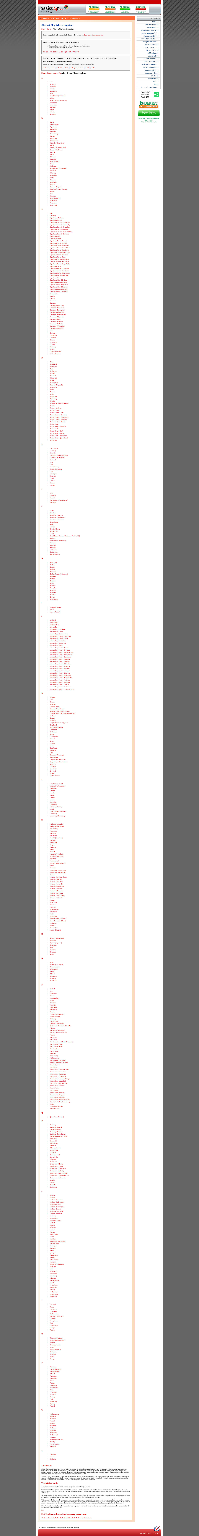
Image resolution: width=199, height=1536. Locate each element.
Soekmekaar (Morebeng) (57, 1241)
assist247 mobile (150, 62)
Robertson (53, 1159)
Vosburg (52, 1397)
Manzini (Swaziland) (56, 838)
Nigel (51, 947)
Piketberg (53, 1019)
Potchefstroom (54, 1058)
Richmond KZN (55, 1155)
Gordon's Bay (54, 531)
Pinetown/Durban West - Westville (60, 1026)
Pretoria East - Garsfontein (58, 1074)
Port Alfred (53, 1037)
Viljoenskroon (54, 1387)
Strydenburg (54, 1285)
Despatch (52, 392)
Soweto (52, 1250)
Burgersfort (53, 203)
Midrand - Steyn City (56, 893)
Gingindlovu (54, 522)
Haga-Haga (53, 562)
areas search (151, 27)
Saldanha (52, 1195)
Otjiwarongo (54, 976)
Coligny (52, 349)
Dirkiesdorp (53, 399)
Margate (52, 845)
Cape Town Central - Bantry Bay (60, 222)
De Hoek (52, 373)
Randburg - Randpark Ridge (58, 1136)
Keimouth (53, 704)
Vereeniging (53, 1378)
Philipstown (53, 1009)
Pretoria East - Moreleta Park (59, 1083)
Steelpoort (53, 1266)
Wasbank (52, 1421)
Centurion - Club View (57, 305)
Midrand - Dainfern (56, 888)
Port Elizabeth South (56, 1046)
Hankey (52, 565)
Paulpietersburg (54, 998)
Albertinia (53, 86)
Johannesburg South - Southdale (60, 680)
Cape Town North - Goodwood (59, 250)
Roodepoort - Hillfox (56, 1166)
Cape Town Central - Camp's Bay (60, 225)
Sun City (52, 1289)
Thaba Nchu (53, 1309)
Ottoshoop (53, 978)
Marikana (53, 847)
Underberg (53, 1352)
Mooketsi (53, 907)
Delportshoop (54, 382)
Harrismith (53, 571)
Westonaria (53, 1425)
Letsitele (52, 797)
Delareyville (53, 378)
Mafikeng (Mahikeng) (57, 826)
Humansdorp (54, 599)
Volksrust (53, 1394)
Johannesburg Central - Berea (59, 634)
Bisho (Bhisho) (54, 161)
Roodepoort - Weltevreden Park (59, 1175)
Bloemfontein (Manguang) (58, 168)
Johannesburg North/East (57, 641)
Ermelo (52, 478)
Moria (51, 914)
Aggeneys (53, 84)
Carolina (52, 296)
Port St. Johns (54, 1051)
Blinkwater (53, 166)
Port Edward (54, 1039)
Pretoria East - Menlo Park (58, 1081)
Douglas (52, 401)
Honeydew (53, 588)
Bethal (52, 154)
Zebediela (53, 1454)
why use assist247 (149, 36)
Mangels (74, 68)
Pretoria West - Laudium (57, 1097)
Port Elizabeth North (56, 1044)
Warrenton (53, 1418)
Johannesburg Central (56, 631)
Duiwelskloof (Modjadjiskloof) (59, 403)
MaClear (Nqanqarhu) (56, 824)
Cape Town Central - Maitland (59, 229)
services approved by (148, 30)
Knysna (52, 734)
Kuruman (53, 766)
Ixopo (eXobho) (55, 612)
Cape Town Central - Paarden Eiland (61, 231)
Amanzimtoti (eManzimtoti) (58, 100)
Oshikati (52, 974)
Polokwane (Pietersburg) (57, 1030)
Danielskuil (53, 364)
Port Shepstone (54, 1049)
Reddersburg (54, 1143)
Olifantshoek (54, 969)
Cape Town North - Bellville (58, 243)
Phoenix (52, 1012)
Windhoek (53, 1430)
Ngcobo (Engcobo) (56, 943)
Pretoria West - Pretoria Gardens (60, 1099)
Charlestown (53, 333)
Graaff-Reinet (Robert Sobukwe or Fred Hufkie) (65, 536)
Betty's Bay (53, 159)
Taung (52, 1307)
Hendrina (53, 581)
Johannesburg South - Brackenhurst (61, 654)
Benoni (52, 145)
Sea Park (52, 1223)
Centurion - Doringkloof (57, 310)
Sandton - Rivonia (55, 1209)
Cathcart (52, 298)
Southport (53, 1248)
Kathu (51, 699)
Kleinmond (53, 729)
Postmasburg (54, 1055)
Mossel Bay (53, 916)
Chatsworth (53, 335)
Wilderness (53, 1428)
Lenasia (52, 795)
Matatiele (52, 852)
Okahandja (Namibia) (56, 964)
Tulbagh (52, 1327)
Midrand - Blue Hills (56, 881)
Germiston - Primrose (56, 515)
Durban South (54, 429)
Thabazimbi (53, 1311)
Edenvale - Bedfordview (57, 457)
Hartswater (53, 576)
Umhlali (52, 1342)
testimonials (152, 56)
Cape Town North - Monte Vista (60, 252)
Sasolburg (53, 1216)
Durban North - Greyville (58, 426)
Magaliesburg (54, 828)
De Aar (52, 369)
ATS (88, 68)
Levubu (52, 800)
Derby (52, 389)
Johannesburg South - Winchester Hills (62, 689)
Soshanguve (53, 1246)
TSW (66, 68)
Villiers (52, 1390)
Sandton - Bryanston (56, 1200)
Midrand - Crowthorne (57, 886)
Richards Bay (54, 1150)
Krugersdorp (54, 757)
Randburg (53, 1125)
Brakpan (52, 184)
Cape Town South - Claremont (59, 268)
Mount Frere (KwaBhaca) (58, 921)
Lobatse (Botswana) (56, 807)
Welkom (52, 1423)
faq (155, 84)
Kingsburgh (53, 725)
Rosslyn (52, 1182)
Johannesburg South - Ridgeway (60, 673)
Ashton (52, 109)
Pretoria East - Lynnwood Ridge (60, 1079)
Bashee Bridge (54, 134)
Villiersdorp (53, 1392)
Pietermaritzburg (55, 1016)
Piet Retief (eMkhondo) (57, 1014)
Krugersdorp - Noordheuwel (59, 762)
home (154, 22)
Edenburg (53, 450)
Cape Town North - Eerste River (60, 248)
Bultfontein (53, 200)
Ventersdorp (53, 1376)
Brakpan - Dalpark (55, 187)
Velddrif (52, 1374)
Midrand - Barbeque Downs (58, 877)
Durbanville (53, 440)
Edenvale (53, 453)
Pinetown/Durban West (57, 1023)
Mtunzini (52, 925)
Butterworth (53, 205)
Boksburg (53, 173)
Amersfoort (53, 102)
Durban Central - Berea (57, 412)
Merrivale (53, 868)
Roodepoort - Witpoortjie (58, 1178)
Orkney (52, 971)
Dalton (52, 362)
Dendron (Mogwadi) (56, 385)
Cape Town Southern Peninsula (59, 275)
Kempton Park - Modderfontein (60, 711)
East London (54, 448)
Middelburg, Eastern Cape (58, 870)
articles (153, 76)
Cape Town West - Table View (59, 291)
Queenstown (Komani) (57, 1117)
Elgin (51, 462)
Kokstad (52, 739)
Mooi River (53, 902)
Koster (52, 746)
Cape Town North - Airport (58, 241)
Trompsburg (54, 1321)
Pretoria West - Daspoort (57, 1095)
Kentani (52, 718)
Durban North (54, 424)
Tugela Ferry (54, 1325)
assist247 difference (149, 64)
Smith (60, 68)
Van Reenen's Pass (55, 1369)
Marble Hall (53, 842)
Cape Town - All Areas (57, 218)
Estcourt (52, 483)
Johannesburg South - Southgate (60, 682)
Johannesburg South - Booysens (60, 650)
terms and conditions (148, 87)
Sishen (52, 1236)
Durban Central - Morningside (59, 417)
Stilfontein (53, 1278)
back (42, 1510)
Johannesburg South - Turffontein (60, 687)
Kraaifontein (54, 748)
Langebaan (53, 788)
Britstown (53, 196)
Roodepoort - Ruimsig (57, 1171)
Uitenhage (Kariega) (56, 1338)
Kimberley (53, 720)
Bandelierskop (54, 124)
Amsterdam (53, 105)
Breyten (52, 191)
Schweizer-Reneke (55, 1220)
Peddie (52, 1000)
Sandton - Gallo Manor (57, 1202)
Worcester (53, 1446)
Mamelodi (53, 833)
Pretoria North (54, 1088)
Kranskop (53, 750)
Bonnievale (53, 175)
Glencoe (52, 526)
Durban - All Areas (55, 408)
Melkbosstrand (54, 861)
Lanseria (52, 790)
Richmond (53, 1152)
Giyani (52, 524)
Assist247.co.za (55, 1527)
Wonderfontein (54, 1444)
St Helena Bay (54, 1259)
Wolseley (52, 1441)
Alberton (52, 89)
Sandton (52, 1197)
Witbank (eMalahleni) (56, 1439)
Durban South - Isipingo (57, 433)
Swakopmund (54, 1292)
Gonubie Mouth (55, 529)
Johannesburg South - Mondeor (60, 671)
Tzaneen (52, 1330)
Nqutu (52, 954)
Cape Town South (55, 266)
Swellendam (53, 1296)
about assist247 (150, 70)
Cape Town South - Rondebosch (60, 273)
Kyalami (52, 773)
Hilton (52, 583)
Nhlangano (53, 945)
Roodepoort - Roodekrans (58, 1168)
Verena (52, 1380)
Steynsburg (53, 1276)
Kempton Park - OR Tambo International (62, 713)
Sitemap (76, 1527)
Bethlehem (53, 157)
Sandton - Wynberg (56, 1213)
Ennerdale (53, 476)
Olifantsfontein (54, 967)
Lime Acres (53, 804)
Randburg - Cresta (55, 1129)
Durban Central (54, 410)
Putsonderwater (54, 1108)
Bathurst (52, 136)
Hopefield (53, 590)
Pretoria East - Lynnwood (58, 1076)
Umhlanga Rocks (55, 1345)
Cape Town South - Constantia (59, 271)
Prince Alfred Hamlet (56, 1106)
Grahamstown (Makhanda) (58, 540)
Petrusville (53, 1005)
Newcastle (53, 940)
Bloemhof (53, 170)
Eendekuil (53, 460)
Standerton (53, 1262)
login (154, 82)
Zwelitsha (53, 1459)
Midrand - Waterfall (56, 898)
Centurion (53, 303)
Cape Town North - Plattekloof (59, 259)
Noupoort (53, 952)
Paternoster (53, 993)
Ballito (52, 122)
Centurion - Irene (55, 319)
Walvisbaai (53, 1416)
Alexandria (53, 91)
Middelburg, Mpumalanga (58, 872)
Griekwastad (53, 550)
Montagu (52, 900)
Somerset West (54, 1243)
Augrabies (53, 114)
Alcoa (53, 68)
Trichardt (53, 1318)
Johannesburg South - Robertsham (60, 675)
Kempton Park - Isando (57, 709)
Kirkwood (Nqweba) (56, 727)
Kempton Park (54, 706)
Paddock (52, 989)
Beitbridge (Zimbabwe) (57, 143)
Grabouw (53, 538)
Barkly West (53, 129)
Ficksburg (53, 495)
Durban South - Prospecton (58, 435)
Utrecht (52, 1356)
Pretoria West (54, 1090)
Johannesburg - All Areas (57, 629)
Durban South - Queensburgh (59, 438)
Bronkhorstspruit (55, 198)
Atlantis (52, 112)
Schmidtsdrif (54, 1218)
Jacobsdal (53, 620)
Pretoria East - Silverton (57, 1085)
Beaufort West (54, 140)
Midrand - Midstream (56, 891)
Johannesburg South (56, 645)
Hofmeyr (52, 585)
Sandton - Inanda (55, 1204)
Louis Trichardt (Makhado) (58, 811)
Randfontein (53, 1138)
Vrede (51, 1399)
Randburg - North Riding (58, 1134)
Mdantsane (53, 858)
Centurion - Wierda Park (57, 326)
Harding (52, 569)
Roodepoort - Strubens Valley (59, 1173)
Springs (52, 1257)
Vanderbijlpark (54, 1371)
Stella (51, 1269)
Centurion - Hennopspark (58, 314)
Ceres (51, 331)
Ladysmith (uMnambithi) (58, 786)
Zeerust (52, 1457)
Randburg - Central (56, 1127)
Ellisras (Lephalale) (56, 469)
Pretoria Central (54, 1065)
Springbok (53, 1253)
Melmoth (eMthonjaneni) (58, 863)
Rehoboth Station (55, 1148)
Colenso (52, 344)
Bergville (52, 152)
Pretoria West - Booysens (57, 1092)
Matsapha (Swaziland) (56, 854)
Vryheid (52, 1406)
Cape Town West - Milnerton (59, 287)
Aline (46, 68)
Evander (52, 485)
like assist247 (151, 50)
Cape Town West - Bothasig (58, 282)
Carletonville (54, 294)
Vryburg (52, 1404)
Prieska (52, 1104)
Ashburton (53, 107)
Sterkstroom (53, 1273)
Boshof (52, 177)
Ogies (51, 962)
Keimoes (52, 702)
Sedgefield (53, 1227)
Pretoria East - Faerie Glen (58, 1072)
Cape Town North (55, 238)
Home (43, 29)
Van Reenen (53, 1367)
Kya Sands (53, 771)
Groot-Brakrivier (55, 554)
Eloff (51, 471)
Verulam (52, 1383)
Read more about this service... (94, 35)
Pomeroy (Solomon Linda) (58, 1032)
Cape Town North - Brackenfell (59, 245)
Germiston (53, 513)
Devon (52, 394)
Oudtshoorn (53, 981)
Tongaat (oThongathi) (56, 1316)
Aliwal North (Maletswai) (58, 95)
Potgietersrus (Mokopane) (58, 1060)
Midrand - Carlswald (56, 884)
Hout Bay (53, 595)
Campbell (53, 215)
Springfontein (54, 1255)
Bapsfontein (53, 127)
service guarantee (149, 67)
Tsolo (51, 1323)
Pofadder (52, 1028)
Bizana (52, 164)
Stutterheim (53, 1287)
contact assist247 (150, 47)
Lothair (52, 809)
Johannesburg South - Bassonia (59, 648)
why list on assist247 (148, 39)
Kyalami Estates (55, 775)
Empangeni (53, 474)
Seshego (52, 1232)
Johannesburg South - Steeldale (59, 684)
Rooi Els (52, 1180)
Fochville (53, 498)
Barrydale (53, 131)
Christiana (53, 337)
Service (49, 29)
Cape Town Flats (55, 236)
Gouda (52, 533)
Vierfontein (53, 1385)
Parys (51, 991)
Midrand (52, 875)
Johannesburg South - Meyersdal (60, 668)
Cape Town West (55, 278)
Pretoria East (54, 1067)
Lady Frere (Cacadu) (56, 783)
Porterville (53, 1053)
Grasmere (53, 543)
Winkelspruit (54, 1435)
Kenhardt (53, 716)
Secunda (52, 1225)
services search (150, 25)
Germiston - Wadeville (57, 520)
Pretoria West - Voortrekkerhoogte (60, 1102)
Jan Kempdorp (54, 624)
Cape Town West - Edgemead (59, 284)
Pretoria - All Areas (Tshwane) (59, 1062)
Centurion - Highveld (56, 317)
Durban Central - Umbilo (57, 422)
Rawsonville (53, 1141)
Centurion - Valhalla (56, 324)
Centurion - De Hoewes (57, 307)
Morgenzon (53, 911)
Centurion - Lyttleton (56, 321)
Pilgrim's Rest (54, 1021)
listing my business (149, 42)
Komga (52, 741)
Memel (52, 865)
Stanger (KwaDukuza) (57, 1264)
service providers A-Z (148, 33)
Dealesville (53, 376)
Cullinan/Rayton (55, 354)
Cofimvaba (53, 342)
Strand (52, 1283)
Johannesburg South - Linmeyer (60, 666)
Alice (51, 93)
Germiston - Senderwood (57, 517)
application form (150, 45)
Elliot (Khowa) (54, 467)
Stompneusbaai (54, 1280)
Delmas (52, 380)
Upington (53, 1354)
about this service (150, 59)
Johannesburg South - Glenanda (60, 659)
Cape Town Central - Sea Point (59, 234)
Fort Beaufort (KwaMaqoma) (59, 500)
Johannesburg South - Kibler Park (60, 664)
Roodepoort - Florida (56, 1164)
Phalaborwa (53, 1007)
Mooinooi (53, 904)
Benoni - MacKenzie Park (58, 147)
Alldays (52, 98)
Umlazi (52, 1347)
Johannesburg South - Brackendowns (61, 652)
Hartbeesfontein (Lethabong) (59, 574)
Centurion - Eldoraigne (57, 312)
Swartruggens (54, 1294)
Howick (52, 597)
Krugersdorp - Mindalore (58, 759)
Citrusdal (52, 340)
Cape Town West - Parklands (58, 289)
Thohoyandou (54, 1314)
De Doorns (53, 371)
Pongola (52, 1035)
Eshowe (52, 480)
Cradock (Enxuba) (55, 351)
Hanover (52, 567)
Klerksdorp (53, 732)
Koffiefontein (54, 736)
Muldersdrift (54, 928)
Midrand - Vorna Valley (57, 895)
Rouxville (53, 1185)
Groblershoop (54, 552)
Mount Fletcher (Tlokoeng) (58, 918)
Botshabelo (53, 182)
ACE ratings (152, 53)
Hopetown (53, 592)
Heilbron (52, 578)
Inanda (52, 609)
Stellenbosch (54, 1271)
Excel (81, 68)
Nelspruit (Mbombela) (57, 938)
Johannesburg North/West (58, 643)
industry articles (150, 73)
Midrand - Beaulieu (56, 879)
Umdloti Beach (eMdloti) (57, 1340)
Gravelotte (53, 545)
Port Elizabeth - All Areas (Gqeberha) (61, 1042)
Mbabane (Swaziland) (56, 856)
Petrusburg (53, 1002)
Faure (51, 493)
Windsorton (53, 1432)
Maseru (52, 849)
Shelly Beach (54, 1234)
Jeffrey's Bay (54, 627)
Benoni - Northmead (56, 150)
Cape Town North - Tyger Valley (60, 264)
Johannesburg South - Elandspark (60, 657)
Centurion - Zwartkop (56, 328)
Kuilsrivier (53, 764)
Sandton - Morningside (57, 1206)
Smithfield (53, 1239)
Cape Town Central (56, 220)
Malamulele (53, 831)
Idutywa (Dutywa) (55, 607)
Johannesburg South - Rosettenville (61, 677)
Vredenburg (53, 1401)
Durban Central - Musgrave (58, 419)
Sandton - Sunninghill (56, 1211)
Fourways (53, 502)
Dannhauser (53, 366)
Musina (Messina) (55, 930)
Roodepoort (53, 1161)
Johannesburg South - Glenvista (60, 661)
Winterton (53, 1437)
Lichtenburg (53, 802)
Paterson (52, 996)
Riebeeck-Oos (54, 1157)
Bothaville (53, 180)
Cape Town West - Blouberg (58, 280)
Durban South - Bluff (56, 431)
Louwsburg (53, 813)
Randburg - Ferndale (56, 1132)
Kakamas (52, 697)
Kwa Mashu (53, 769)
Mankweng (53, 835)
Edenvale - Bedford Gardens (59, 455)
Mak (93, 68)
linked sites (152, 79)
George (52, 510)
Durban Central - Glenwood (58, 415)
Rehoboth (53, 1145)
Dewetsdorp (53, 396)
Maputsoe (53, 840)
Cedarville (53, 301)
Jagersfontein (54, 622)
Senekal (52, 1230)
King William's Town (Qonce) (59, 722)
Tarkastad (53, 1304)
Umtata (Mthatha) (55, 1349)
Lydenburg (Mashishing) (57, 816)
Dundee (52, 405)
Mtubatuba (53, 923)
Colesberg (53, 347)
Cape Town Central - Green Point (60, 227)
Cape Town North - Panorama (59, 254)
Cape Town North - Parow (58, 257)
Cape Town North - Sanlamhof (59, 261)
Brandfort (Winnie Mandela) (59, 189)
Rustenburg (53, 1187)
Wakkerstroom (54, 1414)
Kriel (51, 752)
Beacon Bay (53, 138)
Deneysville (53, 387)
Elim (51, 464)
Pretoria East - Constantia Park (59, 1069)
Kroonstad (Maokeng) (57, 755)
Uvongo (52, 1359)
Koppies (52, 743)
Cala (51, 213)
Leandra (52, 793)
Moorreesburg (54, 909)
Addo (51, 82)
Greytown (53, 547)
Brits (51, 193)
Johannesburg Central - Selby (59, 638)
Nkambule (53, 949)
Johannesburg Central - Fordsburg (60, 636)
